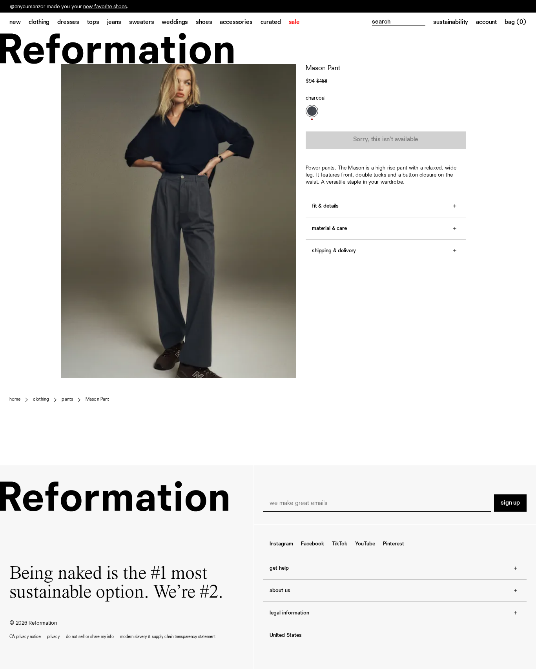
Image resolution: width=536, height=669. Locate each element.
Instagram (281, 544)
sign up (510, 503)
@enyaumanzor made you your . (69, 7)
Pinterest (393, 544)
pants (67, 399)
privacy (53, 636)
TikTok (339, 544)
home (14, 399)
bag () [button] (516, 22)
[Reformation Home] (268, 48)
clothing (41, 399)
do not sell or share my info (90, 636)
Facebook (312, 544)
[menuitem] (19, 22)
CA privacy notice (25, 636)
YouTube (365, 544)
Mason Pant (97, 399)
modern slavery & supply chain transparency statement (167, 636)
